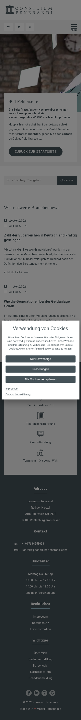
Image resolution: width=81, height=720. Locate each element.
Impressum (12, 388)
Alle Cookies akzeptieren (40, 379)
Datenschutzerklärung (18, 394)
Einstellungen (40, 369)
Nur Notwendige (40, 359)
